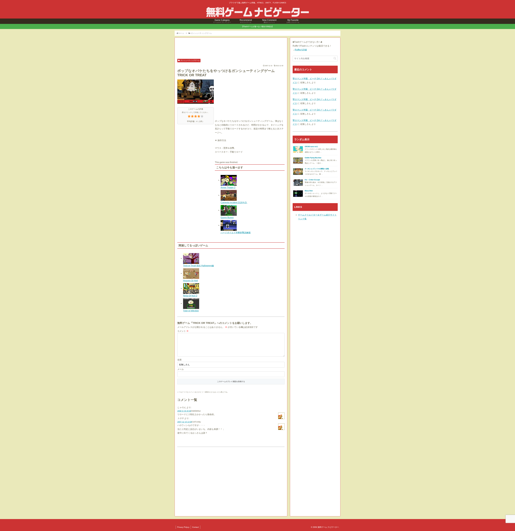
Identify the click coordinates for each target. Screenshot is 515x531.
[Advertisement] (231, 48)
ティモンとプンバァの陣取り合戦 (317, 169)
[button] (334, 58)
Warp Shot (309, 191)
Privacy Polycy (183, 527)
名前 (179, 360)
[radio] (189, 117)
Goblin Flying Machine (313, 158)
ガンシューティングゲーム (190, 60)
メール (180, 369)
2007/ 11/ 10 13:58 (184, 422)
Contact (195, 527)
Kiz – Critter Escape (312, 180)
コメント (183, 331)
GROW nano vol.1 (311, 147)
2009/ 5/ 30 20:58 (184, 411)
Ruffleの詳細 (301, 50)
